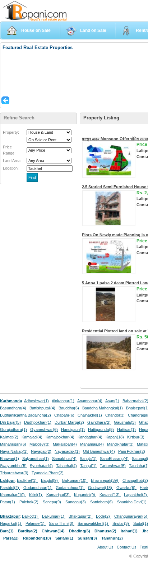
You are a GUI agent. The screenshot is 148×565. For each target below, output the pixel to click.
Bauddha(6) (69, 408)
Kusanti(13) (110, 495)
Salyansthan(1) (35, 458)
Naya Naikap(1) (14, 451)
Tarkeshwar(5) (113, 466)
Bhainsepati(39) (105, 480)
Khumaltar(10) (13, 495)
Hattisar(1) (126, 429)
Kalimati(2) (9, 437)
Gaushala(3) (125, 422)
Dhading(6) (80, 531)
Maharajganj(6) (13, 444)
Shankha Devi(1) (132, 502)
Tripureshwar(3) (14, 473)
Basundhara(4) (13, 408)
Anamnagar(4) (89, 401)
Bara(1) (7, 531)
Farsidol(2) (10, 487)
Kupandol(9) (85, 495)
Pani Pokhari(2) (131, 451)
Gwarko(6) (126, 487)
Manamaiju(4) (92, 444)
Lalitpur (7, 480)
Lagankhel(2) (136, 495)
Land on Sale (93, 30)
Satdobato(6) (102, 502)
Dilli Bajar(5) (10, 422)
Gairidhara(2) (99, 422)
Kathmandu (11, 401)
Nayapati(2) (41, 451)
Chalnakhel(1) (90, 415)
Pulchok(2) (29, 502)
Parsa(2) (11, 538)
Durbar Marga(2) (69, 422)
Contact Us (127, 547)
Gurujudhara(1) (13, 429)
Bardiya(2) (28, 531)
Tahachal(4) (66, 466)
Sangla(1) (88, 458)
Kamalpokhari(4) (60, 437)
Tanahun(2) (112, 538)
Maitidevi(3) (39, 444)
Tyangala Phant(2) (48, 473)
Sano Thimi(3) (61, 523)
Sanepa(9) (52, 502)
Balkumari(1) (53, 516)
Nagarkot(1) (11, 523)
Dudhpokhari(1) (37, 422)
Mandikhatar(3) (120, 444)
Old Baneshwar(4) (99, 451)
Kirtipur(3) (135, 437)
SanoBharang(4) (114, 458)
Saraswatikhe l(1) (93, 523)
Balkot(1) (30, 516)
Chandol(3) (115, 415)
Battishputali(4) (42, 408)
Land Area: (12, 160)
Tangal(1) (88, 466)
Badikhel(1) (27, 480)
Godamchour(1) (70, 487)
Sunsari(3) (88, 538)
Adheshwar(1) (36, 401)
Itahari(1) (130, 531)
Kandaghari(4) (90, 437)
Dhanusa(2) (105, 531)
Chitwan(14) (54, 531)
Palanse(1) (36, 523)
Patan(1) (8, 502)
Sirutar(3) (121, 523)
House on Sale (36, 30)
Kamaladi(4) (32, 437)
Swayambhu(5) (13, 466)
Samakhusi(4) (64, 458)
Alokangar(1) (63, 401)
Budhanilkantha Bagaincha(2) (25, 415)
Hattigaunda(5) (101, 429)
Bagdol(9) (50, 480)
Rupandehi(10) (37, 538)
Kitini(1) (36, 495)
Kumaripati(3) (58, 495)
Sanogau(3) (76, 502)
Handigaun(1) (73, 429)
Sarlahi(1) (64, 538)
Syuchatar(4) (41, 466)
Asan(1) (112, 401)
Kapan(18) (115, 437)
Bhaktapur (10, 516)
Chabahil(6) (64, 415)
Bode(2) (103, 516)
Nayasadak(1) (67, 451)
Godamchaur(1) (37, 487)
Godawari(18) (100, 487)
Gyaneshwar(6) (44, 429)
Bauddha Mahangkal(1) (102, 408)
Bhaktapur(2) (81, 516)
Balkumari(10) (75, 480)
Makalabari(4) (65, 444)
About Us (105, 547)
